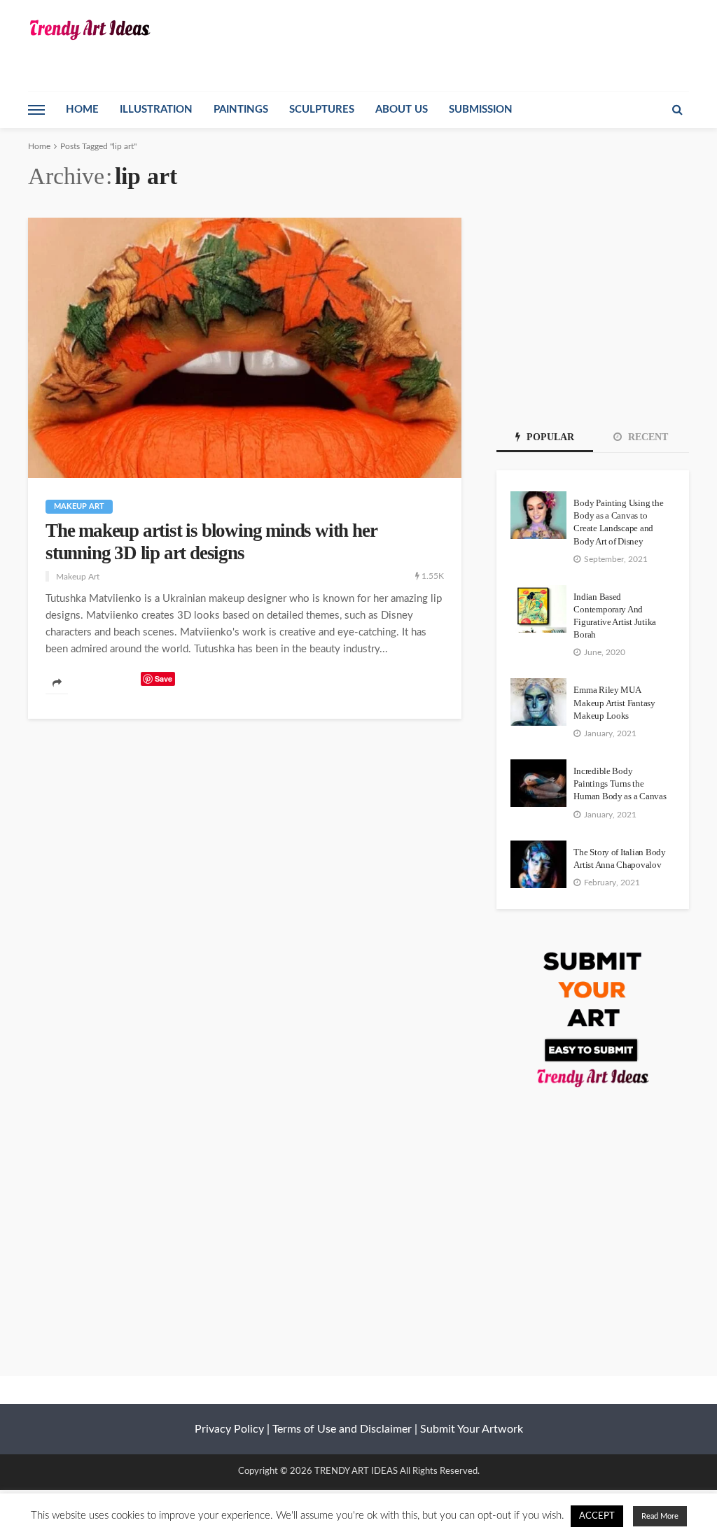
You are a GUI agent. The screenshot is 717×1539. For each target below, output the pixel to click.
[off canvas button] (36, 110)
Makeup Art (79, 506)
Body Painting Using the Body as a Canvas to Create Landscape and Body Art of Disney (618, 522)
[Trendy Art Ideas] (89, 29)
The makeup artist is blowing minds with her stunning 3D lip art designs (211, 541)
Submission (481, 109)
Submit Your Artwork (471, 1429)
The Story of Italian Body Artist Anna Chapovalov (619, 858)
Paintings (241, 109)
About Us (401, 109)
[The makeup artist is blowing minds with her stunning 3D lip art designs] (244, 348)
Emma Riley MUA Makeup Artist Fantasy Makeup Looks (614, 702)
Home (82, 109)
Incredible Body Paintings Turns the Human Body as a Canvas (619, 783)
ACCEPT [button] (597, 1516)
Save (163, 678)
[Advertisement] (592, 305)
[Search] (677, 110)
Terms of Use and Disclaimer (342, 1429)
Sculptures (321, 109)
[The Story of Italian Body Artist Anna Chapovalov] (538, 864)
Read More (659, 1516)
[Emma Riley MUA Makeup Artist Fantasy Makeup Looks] (538, 702)
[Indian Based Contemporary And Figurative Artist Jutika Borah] (538, 609)
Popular (549, 437)
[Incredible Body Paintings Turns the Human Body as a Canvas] (538, 783)
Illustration (156, 109)
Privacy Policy (229, 1429)
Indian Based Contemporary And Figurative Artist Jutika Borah (614, 615)
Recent (646, 437)
